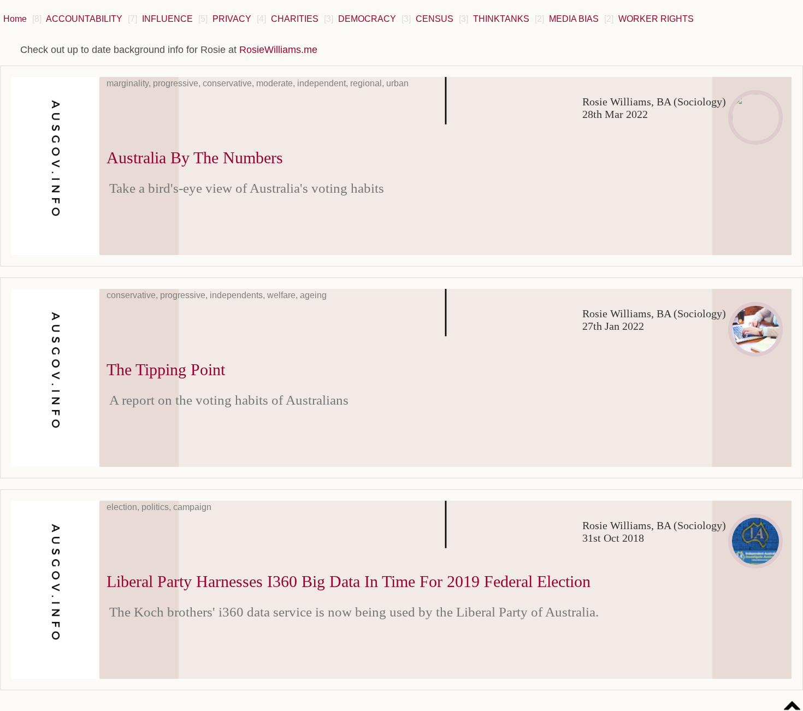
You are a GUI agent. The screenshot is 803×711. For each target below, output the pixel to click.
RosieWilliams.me (278, 49)
